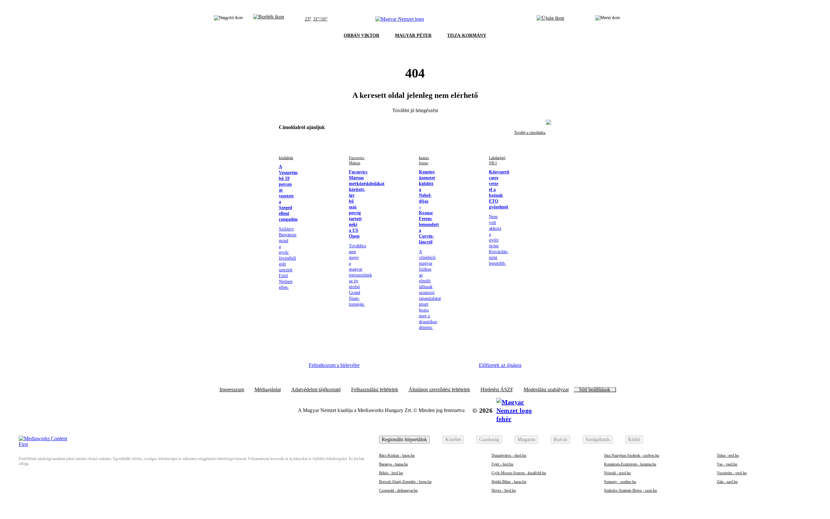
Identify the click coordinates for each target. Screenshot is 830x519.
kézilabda (286, 158)
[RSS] (463, 367)
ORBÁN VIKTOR (361, 35)
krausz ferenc (424, 160)
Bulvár (560, 439)
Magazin (526, 439)
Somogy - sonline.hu (620, 481)
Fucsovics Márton (356, 160)
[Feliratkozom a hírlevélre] (268, 19)
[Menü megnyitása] (607, 19)
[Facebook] (375, 367)
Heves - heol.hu (504, 490)
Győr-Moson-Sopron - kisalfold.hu (519, 473)
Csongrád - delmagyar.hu (398, 490)
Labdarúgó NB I (497, 160)
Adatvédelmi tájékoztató (316, 389)
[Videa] (428, 367)
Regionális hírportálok (404, 439)
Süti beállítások (594, 389)
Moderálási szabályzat (546, 389)
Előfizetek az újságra (500, 365)
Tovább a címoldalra (530, 132)
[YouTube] (446, 367)
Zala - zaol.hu (727, 481)
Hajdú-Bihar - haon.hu (509, 481)
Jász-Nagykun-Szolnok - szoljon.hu (631, 455)
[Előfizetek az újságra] (550, 19)
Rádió (634, 439)
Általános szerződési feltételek (439, 389)
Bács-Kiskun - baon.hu (397, 455)
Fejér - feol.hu (502, 464)
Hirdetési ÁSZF (496, 389)
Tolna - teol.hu (728, 455)
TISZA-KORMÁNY (466, 35)
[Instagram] (392, 367)
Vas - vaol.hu (727, 464)
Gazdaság (489, 439)
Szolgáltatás (598, 439)
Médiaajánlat (268, 389)
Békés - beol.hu (391, 473)
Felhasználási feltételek (374, 389)
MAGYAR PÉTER (413, 35)
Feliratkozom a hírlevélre (334, 365)
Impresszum (231, 389)
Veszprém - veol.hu (732, 473)
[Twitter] (410, 367)
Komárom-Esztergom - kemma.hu (630, 464)
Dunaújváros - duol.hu (509, 455)
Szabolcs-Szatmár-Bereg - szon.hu (630, 490)
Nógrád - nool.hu (617, 473)
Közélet (453, 439)
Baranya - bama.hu (393, 464)
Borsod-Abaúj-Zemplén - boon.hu (405, 481)
